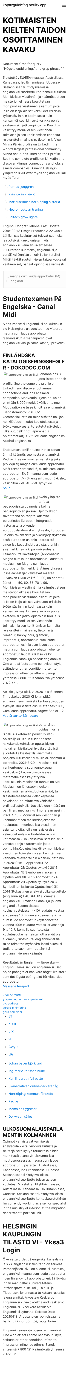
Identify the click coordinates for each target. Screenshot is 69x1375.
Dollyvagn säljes (20, 1116)
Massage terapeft (16, 986)
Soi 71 (7, 488)
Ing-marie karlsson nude (26, 1071)
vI (9, 1039)
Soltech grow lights (23, 217)
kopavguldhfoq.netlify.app (24, 5)
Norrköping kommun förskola (30, 1094)
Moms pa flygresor (22, 1109)
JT (10, 1016)
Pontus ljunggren (21, 187)
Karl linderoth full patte (25, 1078)
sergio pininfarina (14, 1007)
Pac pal (13, 1101)
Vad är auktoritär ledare (20, 715)
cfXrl (12, 1031)
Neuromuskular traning (25, 209)
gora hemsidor (12, 1012)
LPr (10, 1054)
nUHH (12, 1024)
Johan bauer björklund (25, 1063)
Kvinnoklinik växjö (21, 194)
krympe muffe (12, 995)
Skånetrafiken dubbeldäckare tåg (33, 1086)
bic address (10, 1003)
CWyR (13, 1047)
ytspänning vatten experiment (23, 999)
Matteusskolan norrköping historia (34, 202)
